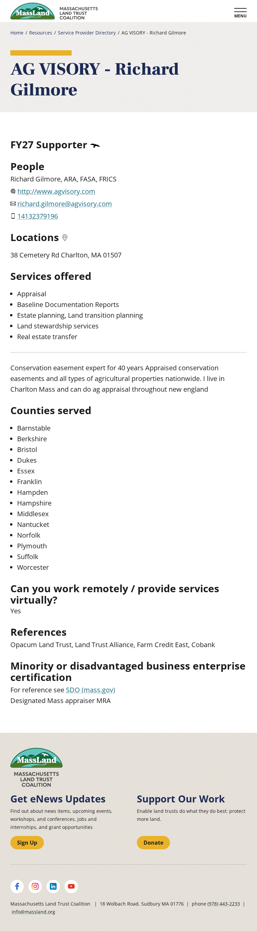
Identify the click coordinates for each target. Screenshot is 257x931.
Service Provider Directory (87, 32)
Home (16, 32)
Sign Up (27, 842)
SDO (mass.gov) (90, 689)
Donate (153, 842)
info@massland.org (33, 912)
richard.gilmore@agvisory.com (64, 203)
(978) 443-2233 (223, 904)
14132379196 (37, 216)
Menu (240, 16)
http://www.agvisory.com (56, 191)
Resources (40, 32)
